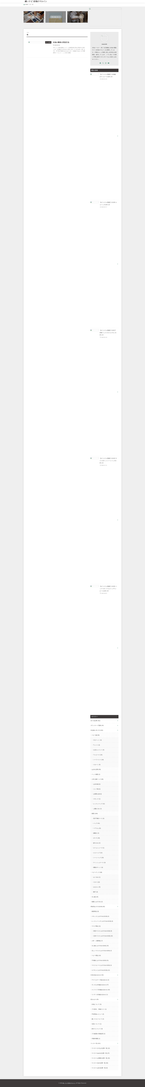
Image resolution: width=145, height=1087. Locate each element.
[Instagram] (105, 63)
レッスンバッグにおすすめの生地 (102, 921)
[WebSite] (100, 63)
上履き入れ (97, 808)
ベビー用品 (96, 955)
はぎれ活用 (96, 769)
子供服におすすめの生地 (100, 960)
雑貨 (95, 813)
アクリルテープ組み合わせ (100, 980)
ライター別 (95, 1043)
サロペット (97, 740)
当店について (96, 1024)
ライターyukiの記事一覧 (100, 1068)
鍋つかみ (96, 843)
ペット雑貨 (96, 774)
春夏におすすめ (97, 901)
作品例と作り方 (97, 730)
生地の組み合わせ (97, 975)
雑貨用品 (95, 911)
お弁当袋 (96, 784)
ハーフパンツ (98, 759)
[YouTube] (108, 63)
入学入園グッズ (97, 779)
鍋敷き (96, 833)
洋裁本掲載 (96, 1038)
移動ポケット (98, 867)
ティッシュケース (99, 862)
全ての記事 (95, 720)
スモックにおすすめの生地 (100, 916)
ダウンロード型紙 (97, 725)
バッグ (96, 823)
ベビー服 (96, 735)
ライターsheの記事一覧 (100, 1063)
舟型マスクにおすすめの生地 (102, 931)
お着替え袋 (97, 794)
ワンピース (97, 754)
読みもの (94, 999)
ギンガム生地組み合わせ (100, 984)
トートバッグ (98, 857)
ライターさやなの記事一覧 (101, 1048)
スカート (96, 764)
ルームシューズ (98, 848)
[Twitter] (103, 63)
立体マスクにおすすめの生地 (103, 936)
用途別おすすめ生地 (98, 906)
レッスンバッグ (99, 803)
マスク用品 (96, 926)
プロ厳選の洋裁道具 (98, 1033)
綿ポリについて (97, 1028)
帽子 (95, 892)
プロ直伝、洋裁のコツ (99, 1009)
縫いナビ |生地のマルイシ (36, 1)
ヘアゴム (97, 828)
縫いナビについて (98, 1019)
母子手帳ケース (98, 818)
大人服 (95, 897)
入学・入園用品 (97, 940)
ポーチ (96, 838)
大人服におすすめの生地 (100, 945)
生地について (96, 1004)
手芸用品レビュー (98, 1014)
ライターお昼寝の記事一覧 (101, 1058)
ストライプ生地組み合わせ (101, 989)
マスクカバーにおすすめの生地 (102, 965)
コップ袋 (96, 789)
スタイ (96, 882)
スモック (96, 799)
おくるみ (96, 877)
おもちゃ (96, 887)
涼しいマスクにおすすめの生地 (102, 950)
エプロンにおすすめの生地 (101, 970)
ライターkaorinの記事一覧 (101, 1053)
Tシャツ (96, 745)
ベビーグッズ (97, 872)
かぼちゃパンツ (98, 750)
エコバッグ (97, 852)
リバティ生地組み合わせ (100, 994)
